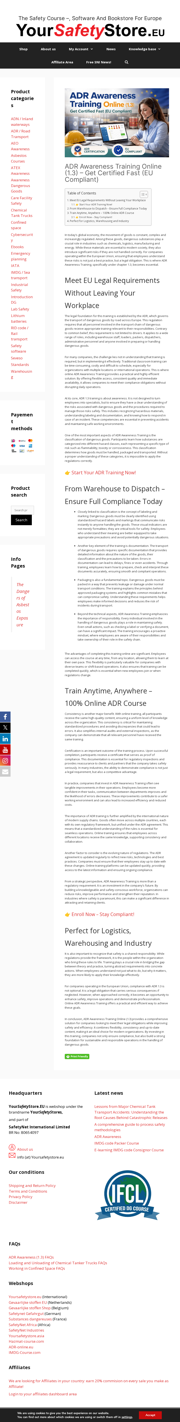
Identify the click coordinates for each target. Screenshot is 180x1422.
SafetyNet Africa (23, 1324)
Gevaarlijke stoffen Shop (30, 1307)
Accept (150, 1415)
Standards (20, 364)
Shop (23, 49)
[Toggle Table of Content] (142, 194)
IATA (15, 265)
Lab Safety (20, 309)
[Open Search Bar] (126, 62)
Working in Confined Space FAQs (37, 1268)
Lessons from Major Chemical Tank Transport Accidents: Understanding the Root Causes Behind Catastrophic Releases (130, 1112)
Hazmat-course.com (26, 1341)
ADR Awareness (107, 1136)
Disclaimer (18, 1202)
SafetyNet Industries (26, 1330)
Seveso (17, 357)
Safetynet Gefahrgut (26, 1313)
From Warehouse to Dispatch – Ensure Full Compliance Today (108, 208)
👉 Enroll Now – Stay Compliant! (94, 217)
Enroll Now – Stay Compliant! (103, 914)
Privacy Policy (20, 1196)
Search (21, 519)
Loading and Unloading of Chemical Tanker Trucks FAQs (58, 1262)
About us (48, 49)
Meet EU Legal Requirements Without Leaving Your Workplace (108, 200)
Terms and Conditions (28, 1191)
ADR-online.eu (21, 1346)
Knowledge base (142, 49)
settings (127, 1417)
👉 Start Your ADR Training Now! (94, 204)
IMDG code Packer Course (116, 1143)
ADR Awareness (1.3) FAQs (31, 1257)
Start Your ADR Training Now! (104, 472)
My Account (78, 49)
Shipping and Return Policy (32, 1185)
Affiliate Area (62, 62)
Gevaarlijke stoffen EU (28, 1302)
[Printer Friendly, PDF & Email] (77, 1056)
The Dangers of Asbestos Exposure (22, 604)
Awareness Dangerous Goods (20, 185)
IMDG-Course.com (24, 1352)
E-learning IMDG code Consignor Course (129, 1149)
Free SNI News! (98, 62)
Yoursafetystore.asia (26, 1335)
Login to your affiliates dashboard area (43, 1393)
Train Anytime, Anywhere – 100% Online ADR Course (102, 213)
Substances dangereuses (30, 1319)
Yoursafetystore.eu (25, 1296)
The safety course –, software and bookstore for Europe (90, 18)
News (111, 49)
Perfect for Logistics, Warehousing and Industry (99, 221)
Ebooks (17, 246)
